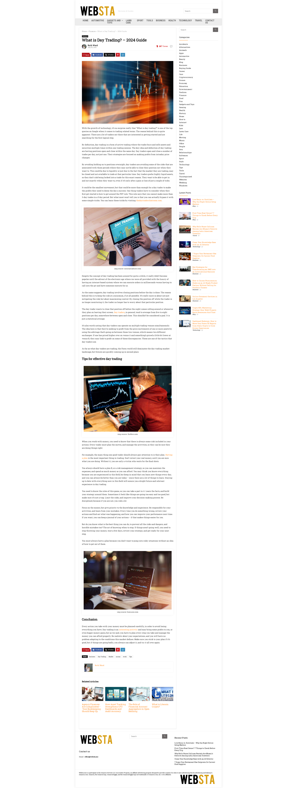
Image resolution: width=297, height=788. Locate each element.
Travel (198, 20)
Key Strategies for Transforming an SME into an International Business (204, 269)
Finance (92, 31)
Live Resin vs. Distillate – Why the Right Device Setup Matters (204, 201)
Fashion (183, 92)
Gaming (182, 107)
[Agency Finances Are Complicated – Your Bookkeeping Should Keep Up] (92, 688)
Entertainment (185, 89)
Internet (182, 122)
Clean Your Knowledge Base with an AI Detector (204, 243)
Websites (183, 179)
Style (181, 161)
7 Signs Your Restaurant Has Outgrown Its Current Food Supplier (204, 255)
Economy (183, 83)
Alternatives (184, 47)
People (182, 146)
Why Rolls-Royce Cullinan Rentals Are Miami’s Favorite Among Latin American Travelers (204, 230)
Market (111, 657)
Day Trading (102, 657)
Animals (183, 50)
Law (181, 128)
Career (182, 71)
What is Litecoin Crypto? (160, 705)
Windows (183, 185)
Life (180, 134)
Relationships (185, 152)
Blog (181, 62)
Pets (181, 149)
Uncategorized (185, 176)
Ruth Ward (93, 45)
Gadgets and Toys (114, 21)
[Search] (215, 11)
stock (125, 657)
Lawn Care (128, 21)
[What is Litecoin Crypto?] (162, 688)
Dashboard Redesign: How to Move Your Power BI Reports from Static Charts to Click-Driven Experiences (204, 324)
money (118, 657)
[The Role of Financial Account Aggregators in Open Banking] (139, 688)
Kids (181, 125)
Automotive (97, 20)
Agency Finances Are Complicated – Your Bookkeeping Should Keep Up (91, 708)
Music (182, 140)
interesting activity (128, 629)
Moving (182, 137)
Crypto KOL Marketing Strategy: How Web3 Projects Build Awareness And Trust (204, 310)
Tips (130, 657)
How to (182, 119)
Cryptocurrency (186, 77)
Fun (181, 101)
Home (85, 20)
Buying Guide (185, 68)
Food (181, 98)
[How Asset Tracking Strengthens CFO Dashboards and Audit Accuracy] (116, 688)
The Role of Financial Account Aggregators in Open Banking (139, 708)
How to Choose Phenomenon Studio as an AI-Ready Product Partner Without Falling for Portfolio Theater (205, 284)
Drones (182, 80)
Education (183, 86)
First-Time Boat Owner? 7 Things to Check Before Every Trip (205, 215)
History (182, 113)
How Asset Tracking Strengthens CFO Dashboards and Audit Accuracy (115, 708)
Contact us (209, 21)
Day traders (119, 312)
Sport (140, 20)
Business (160, 20)
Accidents (183, 44)
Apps (181, 53)
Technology (185, 20)
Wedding (183, 182)
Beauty (182, 59)
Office (181, 143)
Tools (149, 20)
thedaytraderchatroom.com (149, 200)
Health (172, 20)
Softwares (183, 155)
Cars (181, 74)
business (92, 657)
